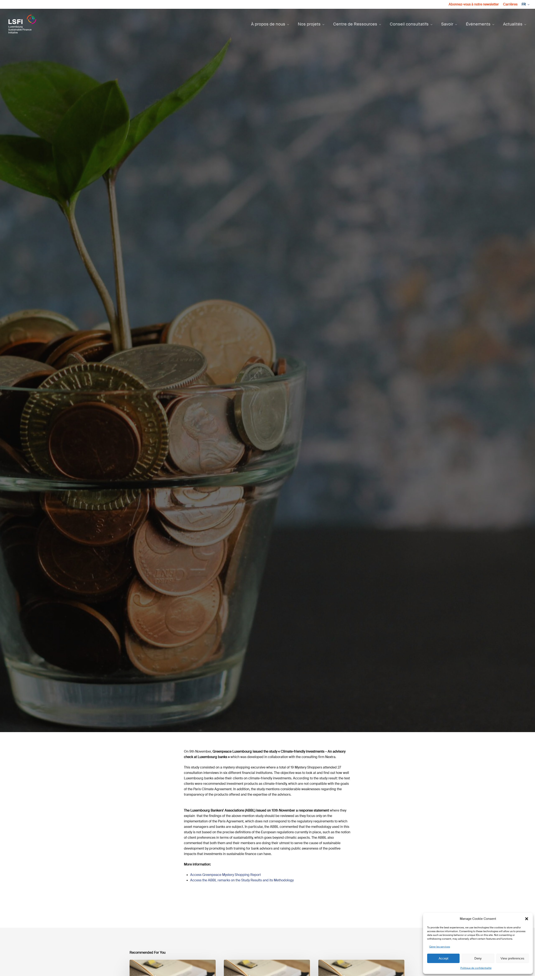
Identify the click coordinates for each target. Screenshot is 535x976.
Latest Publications (258, 407)
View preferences (512, 958)
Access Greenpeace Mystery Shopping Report (225, 875)
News (289, 407)
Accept (443, 958)
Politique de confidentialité (476, 968)
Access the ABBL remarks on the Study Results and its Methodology (242, 880)
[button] (527, 919)
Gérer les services (439, 946)
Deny (478, 958)
